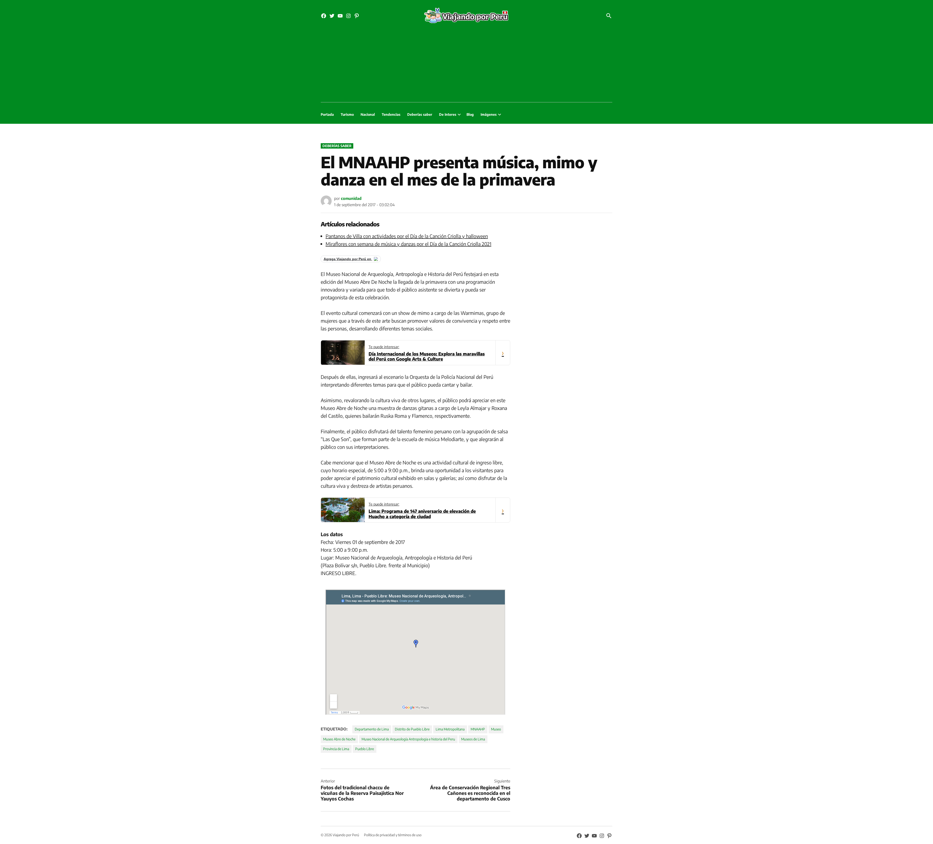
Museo (496, 729)
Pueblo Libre (364, 749)
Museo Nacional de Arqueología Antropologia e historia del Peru (408, 739)
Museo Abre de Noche (339, 739)
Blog (470, 114)
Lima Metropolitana (450, 729)
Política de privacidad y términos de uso (393, 835)
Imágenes (489, 114)
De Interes (447, 114)
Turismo (347, 114)
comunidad (351, 198)
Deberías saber (419, 114)
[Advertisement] (466, 66)
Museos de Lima (473, 739)
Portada (327, 114)
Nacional (368, 114)
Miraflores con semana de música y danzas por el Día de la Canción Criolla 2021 (408, 244)
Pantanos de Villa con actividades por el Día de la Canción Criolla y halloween (407, 236)
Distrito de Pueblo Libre (412, 729)
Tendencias (391, 114)
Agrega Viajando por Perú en (348, 259)
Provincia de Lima (336, 749)
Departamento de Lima (372, 729)
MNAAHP (478, 729)
